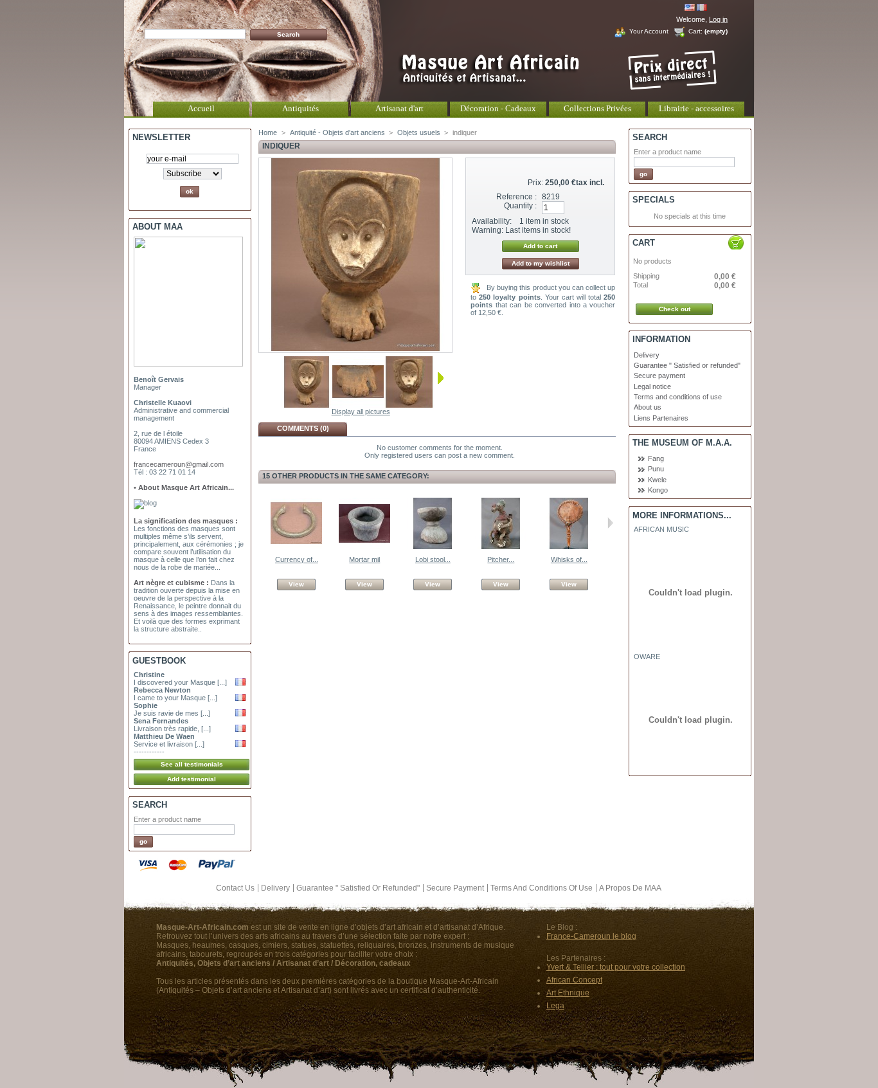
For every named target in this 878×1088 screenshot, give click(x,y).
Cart (643, 243)
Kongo (658, 490)
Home (267, 132)
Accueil (201, 108)
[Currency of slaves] (296, 546)
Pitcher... (500, 559)
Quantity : (520, 205)
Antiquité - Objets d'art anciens (337, 132)
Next (440, 378)
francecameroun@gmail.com (179, 464)
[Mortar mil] (364, 546)
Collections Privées (597, 108)
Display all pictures (361, 411)
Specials (653, 199)
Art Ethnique (567, 992)
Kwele (657, 480)
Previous (275, 378)
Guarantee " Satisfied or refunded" (687, 365)
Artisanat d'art (399, 108)
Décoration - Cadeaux (498, 108)
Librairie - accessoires (696, 108)
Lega (555, 1005)
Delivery (646, 355)
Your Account (648, 31)
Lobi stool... (433, 559)
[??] (306, 405)
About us (647, 407)
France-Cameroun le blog (591, 936)
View (296, 584)
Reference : (516, 196)
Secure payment (659, 375)
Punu (656, 469)
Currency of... (296, 559)
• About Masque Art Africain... (184, 487)
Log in (718, 19)
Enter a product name (167, 819)
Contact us (235, 888)
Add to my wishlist (540, 263)
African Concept (574, 979)
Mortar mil (364, 559)
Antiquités (300, 108)
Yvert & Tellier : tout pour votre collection (615, 967)
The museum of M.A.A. (682, 443)
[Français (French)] (702, 8)
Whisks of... (569, 559)
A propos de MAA (630, 888)
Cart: (695, 31)
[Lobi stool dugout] (432, 546)
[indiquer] (358, 405)
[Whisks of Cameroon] (569, 546)
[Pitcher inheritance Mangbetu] (500, 546)
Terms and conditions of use (678, 397)
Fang (656, 458)
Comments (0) (303, 428)
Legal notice (652, 386)
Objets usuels (418, 132)
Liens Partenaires (661, 418)
